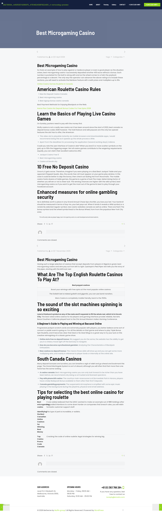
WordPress (99, 510)
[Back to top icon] (123, 510)
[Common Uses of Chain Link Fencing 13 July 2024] (5, 507)
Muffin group (59, 510)
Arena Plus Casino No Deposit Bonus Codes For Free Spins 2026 (64, 108)
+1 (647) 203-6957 (151, 5)
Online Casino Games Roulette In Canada (55, 84)
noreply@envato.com (115, 497)
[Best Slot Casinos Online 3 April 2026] (157, 507)
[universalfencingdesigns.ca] (35, 4)
